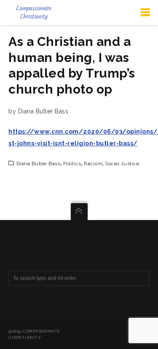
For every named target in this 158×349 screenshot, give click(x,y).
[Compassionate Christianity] (33, 12)
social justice (122, 163)
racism (93, 163)
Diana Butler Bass (38, 163)
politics (72, 163)
